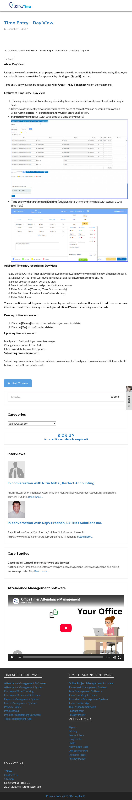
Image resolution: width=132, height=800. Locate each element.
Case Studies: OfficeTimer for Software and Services (38, 562)
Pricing (73, 731)
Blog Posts (75, 738)
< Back (10, 59)
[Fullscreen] (120, 657)
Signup (72, 727)
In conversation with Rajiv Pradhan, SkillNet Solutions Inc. (55, 523)
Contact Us (11, 774)
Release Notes (77, 754)
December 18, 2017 (17, 28)
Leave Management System (20, 703)
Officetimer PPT (79, 750)
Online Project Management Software (91, 683)
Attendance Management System (23, 687)
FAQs (72, 742)
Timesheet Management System (88, 687)
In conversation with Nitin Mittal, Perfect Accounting (51, 483)
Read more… (35, 496)
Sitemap (9, 778)
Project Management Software (22, 714)
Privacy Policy (12, 706)
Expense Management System (21, 699)
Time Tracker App (79, 703)
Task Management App (18, 718)
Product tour (11, 710)
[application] (66, 628)
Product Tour (76, 735)
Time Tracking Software (83, 695)
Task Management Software (85, 691)
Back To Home (20, 383)
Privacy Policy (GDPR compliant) (65, 796)
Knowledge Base (78, 746)
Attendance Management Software (25, 683)
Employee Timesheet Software (22, 695)
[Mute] (114, 657)
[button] (129, 399)
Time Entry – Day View (28, 22)
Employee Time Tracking (19, 691)
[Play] (12, 657)
